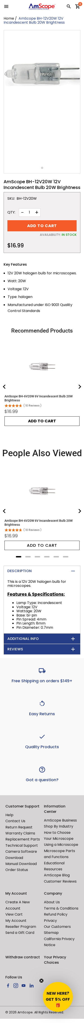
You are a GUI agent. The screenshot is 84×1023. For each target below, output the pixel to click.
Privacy (50, 920)
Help (9, 815)
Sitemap (51, 932)
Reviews (15, 649)
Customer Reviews (60, 881)
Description (19, 570)
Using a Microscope (61, 844)
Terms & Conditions (61, 908)
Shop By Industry (58, 826)
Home (9, 18)
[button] (58, 997)
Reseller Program (20, 926)
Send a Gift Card (19, 932)
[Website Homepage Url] (42, 6)
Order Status (16, 869)
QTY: (11, 212)
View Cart (14, 914)
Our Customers (57, 926)
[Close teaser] (41, 980)
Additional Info (23, 638)
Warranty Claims (20, 833)
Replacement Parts (22, 839)
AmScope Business (60, 820)
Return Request (18, 827)
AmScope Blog (57, 875)
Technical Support (21, 845)
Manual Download (21, 863)
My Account (15, 920)
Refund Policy (55, 914)
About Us (52, 902)
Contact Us (15, 821)
